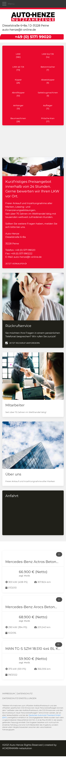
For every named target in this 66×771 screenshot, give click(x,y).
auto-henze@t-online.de (19, 29)
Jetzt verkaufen (15, 263)
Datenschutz (25, 693)
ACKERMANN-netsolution (17, 748)
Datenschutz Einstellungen (19, 698)
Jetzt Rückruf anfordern (24, 343)
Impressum (8, 693)
